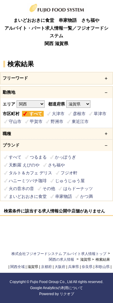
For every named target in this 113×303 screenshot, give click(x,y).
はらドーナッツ (78, 188)
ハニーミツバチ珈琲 (28, 180)
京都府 (46, 267)
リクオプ (67, 294)
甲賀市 (36, 121)
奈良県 (87, 267)
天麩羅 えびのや (24, 165)
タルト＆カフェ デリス (30, 172)
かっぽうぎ (65, 157)
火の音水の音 (21, 188)
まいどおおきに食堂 (28, 196)
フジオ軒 (69, 172)
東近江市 (80, 121)
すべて (36, 113)
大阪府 (60, 267)
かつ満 (86, 196)
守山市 (15, 121)
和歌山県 (102, 267)
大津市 (58, 113)
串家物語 (63, 196)
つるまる (38, 157)
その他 (48, 188)
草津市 (100, 113)
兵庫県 (73, 267)
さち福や (56, 165)
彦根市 (79, 113)
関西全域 (17, 267)
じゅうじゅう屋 (70, 180)
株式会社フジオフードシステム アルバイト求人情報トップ (58, 254)
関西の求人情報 (62, 259)
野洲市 (57, 121)
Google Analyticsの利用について (56, 288)
